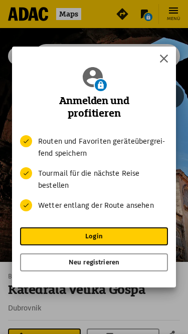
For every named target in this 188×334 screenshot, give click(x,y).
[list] (94, 173)
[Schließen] (164, 59)
